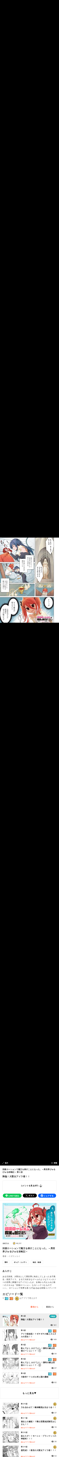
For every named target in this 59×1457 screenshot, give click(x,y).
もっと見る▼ (29, 1393)
